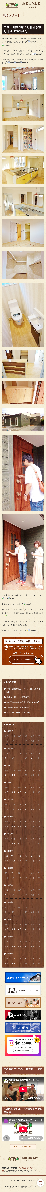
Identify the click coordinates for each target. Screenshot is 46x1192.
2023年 (9, 782)
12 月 (7, 753)
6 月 (6, 758)
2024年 (9, 765)
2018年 (9, 868)
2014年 (9, 936)
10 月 (20, 753)
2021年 (9, 816)
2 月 (32, 758)
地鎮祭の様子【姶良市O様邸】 (19, 707)
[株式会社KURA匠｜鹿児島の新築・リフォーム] (23, 5)
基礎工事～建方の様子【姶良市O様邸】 (23, 702)
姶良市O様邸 (10, 682)
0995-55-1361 (28, 1168)
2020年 (9, 834)
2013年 (9, 953)
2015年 (9, 919)
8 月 (32, 770)
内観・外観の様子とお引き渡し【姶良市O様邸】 (24, 690)
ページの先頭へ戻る (24, 1146)
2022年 (9, 799)
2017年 (9, 885)
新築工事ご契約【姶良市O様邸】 (20, 712)
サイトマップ (32, 1181)
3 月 (26, 792)
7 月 (39, 753)
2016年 (9, 902)
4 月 (19, 741)
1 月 (39, 809)
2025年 (9, 748)
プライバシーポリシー (17, 1181)
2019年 (9, 851)
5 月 (13, 775)
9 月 (26, 770)
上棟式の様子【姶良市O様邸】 (19, 697)
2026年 (9, 731)
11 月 (13, 753)
